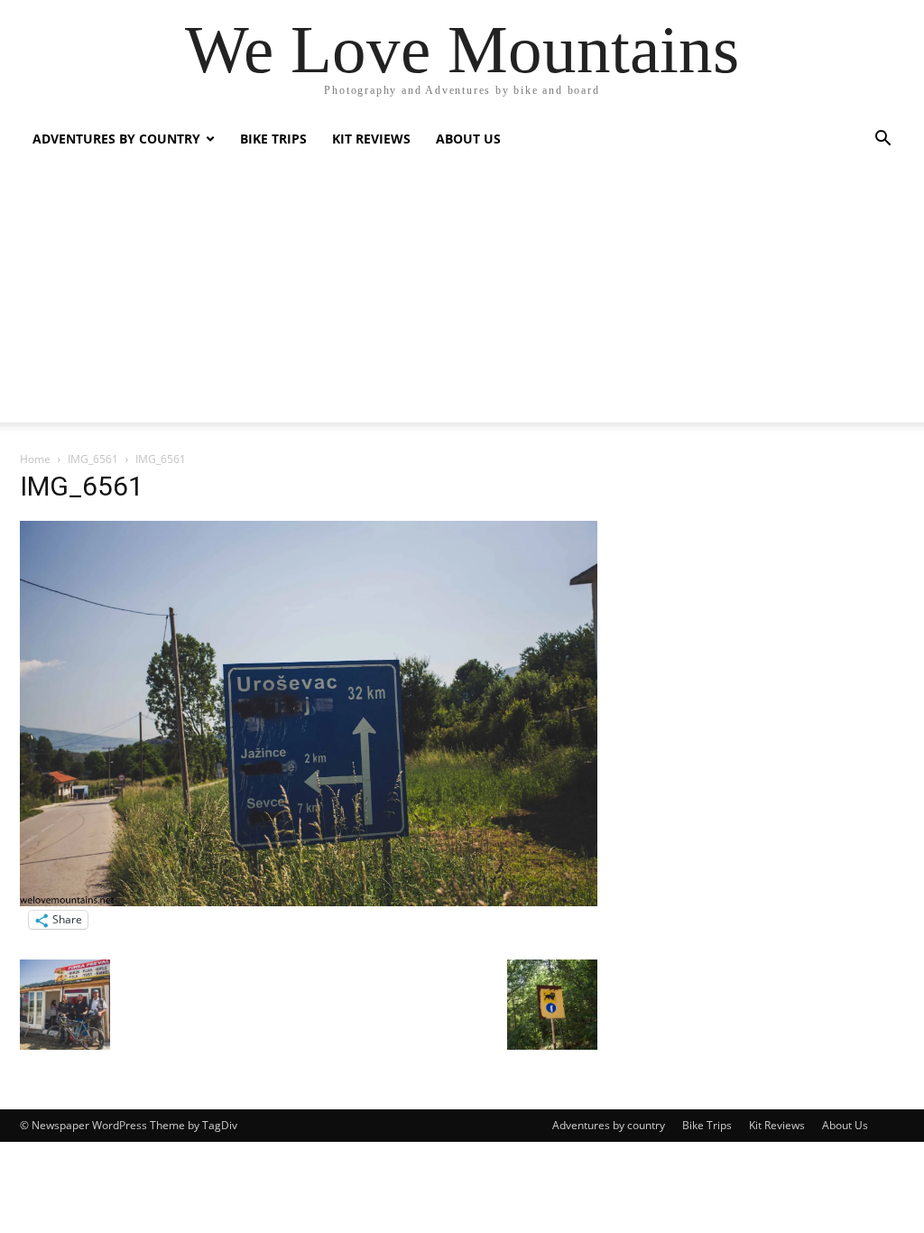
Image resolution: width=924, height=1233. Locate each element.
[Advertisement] (462, 296)
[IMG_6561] (308, 901)
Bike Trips (273, 138)
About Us (468, 138)
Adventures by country (116, 138)
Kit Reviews (371, 138)
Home (35, 459)
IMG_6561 (93, 459)
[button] (882, 140)
